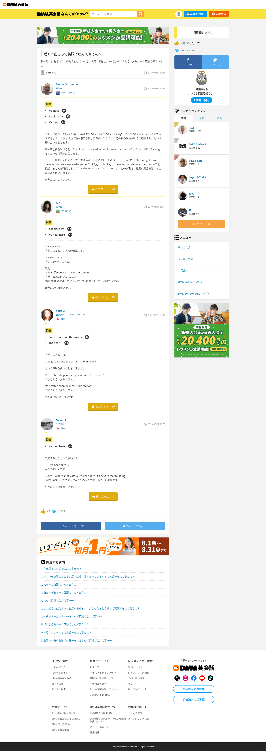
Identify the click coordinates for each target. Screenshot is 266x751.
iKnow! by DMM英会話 (64, 713)
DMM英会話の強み (62, 678)
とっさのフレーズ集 (138, 718)
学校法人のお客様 (194, 699)
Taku (191, 193)
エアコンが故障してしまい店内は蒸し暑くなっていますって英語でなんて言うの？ (88, 576)
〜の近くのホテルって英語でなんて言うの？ (66, 632)
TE (190, 210)
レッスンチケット (137, 689)
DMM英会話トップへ (190, 282)
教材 (130, 683)
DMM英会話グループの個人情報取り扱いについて (108, 720)
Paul (191, 127)
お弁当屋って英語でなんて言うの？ (61, 568)
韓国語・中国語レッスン (103, 678)
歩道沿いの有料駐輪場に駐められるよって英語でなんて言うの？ (77, 640)
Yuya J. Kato (195, 160)
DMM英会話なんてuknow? (66, 718)
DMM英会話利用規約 (101, 713)
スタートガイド (60, 672)
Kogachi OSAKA (197, 177)
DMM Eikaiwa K (197, 144)
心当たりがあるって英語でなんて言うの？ (65, 592)
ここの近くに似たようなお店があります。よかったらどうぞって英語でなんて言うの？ (90, 608)
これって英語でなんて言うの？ (58, 600)
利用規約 (183, 270)
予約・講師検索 (136, 678)
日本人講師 (57, 683)
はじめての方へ (60, 667)
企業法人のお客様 (194, 689)
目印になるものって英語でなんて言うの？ (65, 624)
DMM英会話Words (62, 724)
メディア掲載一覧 (99, 726)
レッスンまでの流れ (138, 672)
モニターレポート (61, 689)
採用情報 (94, 732)
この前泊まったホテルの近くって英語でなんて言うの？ (72, 616)
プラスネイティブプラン (103, 672)
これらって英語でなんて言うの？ (60, 584)
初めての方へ (185, 247)
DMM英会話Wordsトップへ (194, 293)
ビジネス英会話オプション (104, 689)
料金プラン (96, 667)
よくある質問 (185, 259)
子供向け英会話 (98, 683)
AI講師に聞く (197, 14)
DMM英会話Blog (60, 729)
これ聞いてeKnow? (100, 694)
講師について (135, 667)
